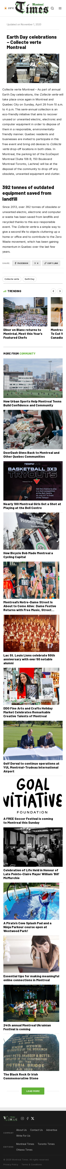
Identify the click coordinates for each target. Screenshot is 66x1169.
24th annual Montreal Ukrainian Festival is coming (27, 1027)
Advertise (51, 1129)
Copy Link (52, 263)
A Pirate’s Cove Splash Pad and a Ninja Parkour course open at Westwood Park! (27, 927)
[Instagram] (22, 1118)
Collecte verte (12, 279)
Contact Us (36, 1129)
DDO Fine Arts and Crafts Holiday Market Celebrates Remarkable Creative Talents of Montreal (28, 712)
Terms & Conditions (31, 1164)
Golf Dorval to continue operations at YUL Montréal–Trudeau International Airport (31, 767)
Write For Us (23, 1135)
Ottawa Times (24, 1149)
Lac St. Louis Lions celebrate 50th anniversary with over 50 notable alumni (29, 659)
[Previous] (53, 291)
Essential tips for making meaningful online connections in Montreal (31, 978)
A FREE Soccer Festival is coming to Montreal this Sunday (28, 820)
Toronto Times (46, 1144)
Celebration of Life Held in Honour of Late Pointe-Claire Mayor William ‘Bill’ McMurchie (31, 874)
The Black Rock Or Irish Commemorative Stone (20, 1076)
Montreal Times (25, 1144)
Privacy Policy (10, 1164)
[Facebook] (27, 1118)
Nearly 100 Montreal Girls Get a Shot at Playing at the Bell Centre (32, 506)
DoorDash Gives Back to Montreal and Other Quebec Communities (31, 454)
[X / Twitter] (32, 1118)
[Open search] (52, 8)
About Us (21, 1129)
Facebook (22, 263)
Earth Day (29, 279)
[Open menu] (60, 8)
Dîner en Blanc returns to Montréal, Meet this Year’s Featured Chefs (22, 333)
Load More (33, 1091)
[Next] (60, 291)
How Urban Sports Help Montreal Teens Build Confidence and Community (32, 403)
